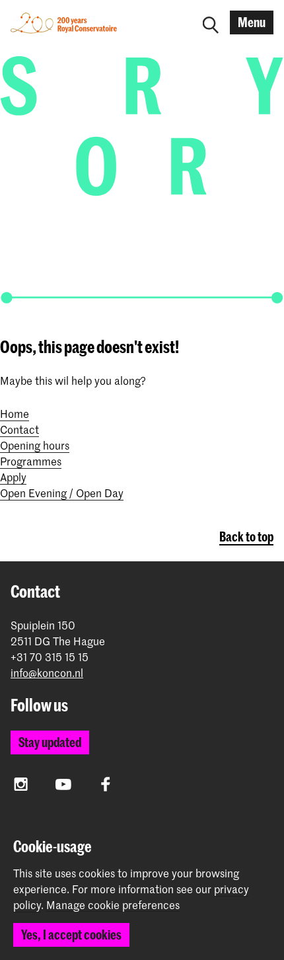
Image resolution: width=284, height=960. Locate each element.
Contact (19, 429)
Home (14, 413)
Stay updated (49, 742)
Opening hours (34, 445)
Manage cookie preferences (113, 905)
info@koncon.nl (47, 672)
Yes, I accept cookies (71, 934)
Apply (13, 476)
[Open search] (210, 22)
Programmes (30, 461)
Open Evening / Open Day (62, 492)
